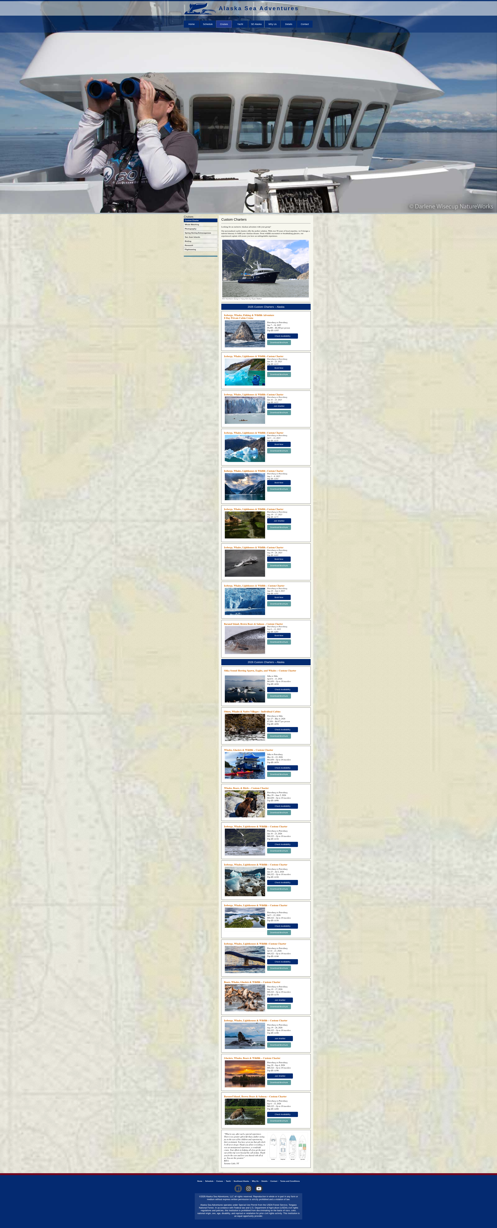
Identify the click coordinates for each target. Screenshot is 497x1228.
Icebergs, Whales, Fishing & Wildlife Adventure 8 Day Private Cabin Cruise (249, 316)
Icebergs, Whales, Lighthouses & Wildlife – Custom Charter (254, 585)
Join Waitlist (279, 406)
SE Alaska (256, 24)
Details (288, 24)
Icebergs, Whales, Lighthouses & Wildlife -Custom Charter (253, 356)
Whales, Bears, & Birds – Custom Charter (246, 788)
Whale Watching (192, 224)
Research (189, 245)
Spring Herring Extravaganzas (198, 233)
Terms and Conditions (290, 1181)
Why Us (272, 24)
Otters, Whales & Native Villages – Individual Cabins (252, 711)
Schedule (208, 24)
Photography (190, 229)
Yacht (240, 24)
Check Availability (282, 336)
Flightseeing (190, 249)
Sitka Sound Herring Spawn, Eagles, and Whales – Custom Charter (260, 670)
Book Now (279, 368)
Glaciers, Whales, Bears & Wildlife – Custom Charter (252, 1058)
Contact (305, 24)
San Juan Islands (192, 237)
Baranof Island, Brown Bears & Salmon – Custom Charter (253, 624)
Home (191, 24)
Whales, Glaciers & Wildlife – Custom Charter (248, 750)
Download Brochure (279, 342)
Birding (188, 241)
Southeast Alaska (241, 1181)
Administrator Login (248, 1224)
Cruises (224, 24)
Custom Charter (192, 220)
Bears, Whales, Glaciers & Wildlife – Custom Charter (252, 982)
